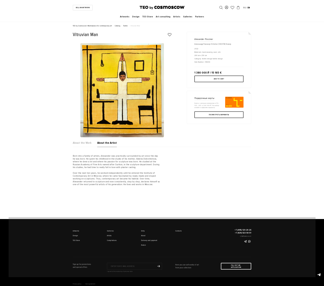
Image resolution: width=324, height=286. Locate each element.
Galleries (187, 16)
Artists (176, 16)
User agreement (90, 284)
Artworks (124, 16)
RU (244, 7)
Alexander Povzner (203, 39)
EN (249, 7)
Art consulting (163, 16)
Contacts (178, 231)
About (143, 236)
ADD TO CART (219, 79)
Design (135, 16)
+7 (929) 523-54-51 (243, 233)
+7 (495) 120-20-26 (243, 230)
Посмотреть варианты (219, 115)
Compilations (112, 240)
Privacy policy (77, 284)
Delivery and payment (149, 240)
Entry (143, 231)
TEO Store (147, 16)
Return (143, 245)
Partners (199, 16)
